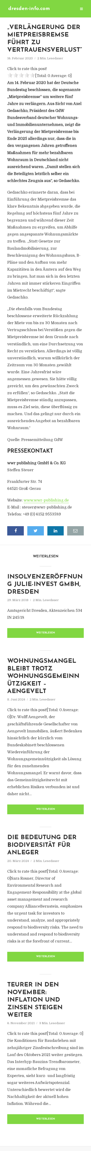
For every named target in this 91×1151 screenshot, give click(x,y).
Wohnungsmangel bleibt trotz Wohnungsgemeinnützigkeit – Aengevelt (43, 676)
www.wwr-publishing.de (46, 500)
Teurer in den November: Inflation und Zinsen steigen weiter (35, 1000)
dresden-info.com (29, 8)
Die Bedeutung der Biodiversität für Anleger (42, 845)
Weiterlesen (45, 633)
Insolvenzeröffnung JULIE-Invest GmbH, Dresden (45, 584)
